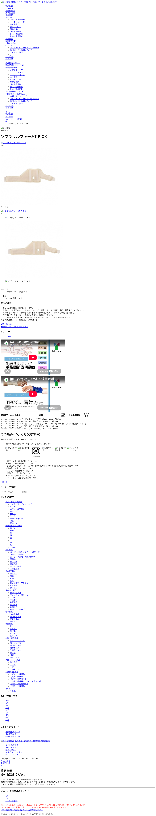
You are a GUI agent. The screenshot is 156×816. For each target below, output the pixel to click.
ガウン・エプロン (17, 509)
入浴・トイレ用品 (12, 660)
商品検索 (12, 63)
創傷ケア (13, 607)
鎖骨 (12, 530)
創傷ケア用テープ (17, 609)
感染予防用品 (15, 617)
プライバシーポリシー (14, 752)
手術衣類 (13, 600)
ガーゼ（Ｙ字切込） (18, 554)
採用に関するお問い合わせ (21, 50)
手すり (13, 667)
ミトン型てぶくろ (17, 641)
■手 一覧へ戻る (7, 324)
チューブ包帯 (15, 566)
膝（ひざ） (14, 542)
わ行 (7, 722)
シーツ (13, 516)
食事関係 (13, 586)
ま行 (7, 715)
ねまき (13, 653)
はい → (9, 796)
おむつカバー (15, 648)
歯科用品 (9, 612)
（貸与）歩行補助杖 (18, 674)
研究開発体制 (15, 32)
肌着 (12, 655)
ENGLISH (9, 57)
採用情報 (13, 91)
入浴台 (13, 665)
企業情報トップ (16, 70)
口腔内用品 (14, 614)
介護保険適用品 (11, 672)
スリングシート (16, 636)
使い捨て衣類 (15, 645)
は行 (7, 712)
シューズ (13, 629)
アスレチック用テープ (19, 595)
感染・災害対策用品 (13, 502)
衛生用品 (9, 550)
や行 (7, 717)
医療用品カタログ (12, 732)
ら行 (7, 720)
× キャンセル (11, 801)
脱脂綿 (13, 559)
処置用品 (13, 602)
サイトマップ (10, 750)
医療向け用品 (10, 590)
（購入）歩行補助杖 (18, 686)
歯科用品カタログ (12, 734)
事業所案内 (14, 29)
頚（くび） (14, 528)
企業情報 (12, 68)
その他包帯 (14, 569)
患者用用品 (10, 571)
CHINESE (9, 59)
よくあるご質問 (16, 52)
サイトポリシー (11, 755)
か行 (7, 703)
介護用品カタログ (12, 737)
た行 (7, 708)
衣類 (12, 576)
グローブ (13, 507)
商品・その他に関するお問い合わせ (24, 48)
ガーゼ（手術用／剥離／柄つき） (23, 557)
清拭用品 (13, 574)
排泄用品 (13, 588)
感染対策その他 (16, 518)
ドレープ (13, 598)
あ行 (7, 700)
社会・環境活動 (16, 36)
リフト (13, 633)
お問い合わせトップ (18, 96)
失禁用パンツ (15, 650)
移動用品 (9, 624)
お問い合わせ (15, 94)
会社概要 (13, 24)
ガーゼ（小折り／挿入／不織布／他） (25, 552)
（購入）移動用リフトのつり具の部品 (25, 681)
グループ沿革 (15, 27)
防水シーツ (14, 657)
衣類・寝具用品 (11, 638)
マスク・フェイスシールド (21, 504)
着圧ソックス (15, 643)
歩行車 (13, 631)
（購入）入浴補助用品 (19, 684)
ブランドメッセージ (18, 20)
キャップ (13, 511)
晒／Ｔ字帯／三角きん (19, 583)
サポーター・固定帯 (13, 526)
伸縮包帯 (13, 562)
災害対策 (13, 523)
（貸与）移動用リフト (19, 679)
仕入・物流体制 (16, 34)
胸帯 (12, 581)
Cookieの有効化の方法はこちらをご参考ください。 (22, 810)
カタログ (9, 336)
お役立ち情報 (10, 747)
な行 (7, 710)
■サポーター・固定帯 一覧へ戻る (14, 327)
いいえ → (10, 798)
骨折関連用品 (15, 593)
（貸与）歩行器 (16, 677)
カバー (13, 514)
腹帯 (12, 578)
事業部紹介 (14, 65)
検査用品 (13, 605)
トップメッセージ (17, 22)
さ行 (7, 705)
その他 (13, 547)
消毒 (12, 521)
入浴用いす (14, 669)
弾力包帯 (13, 564)
